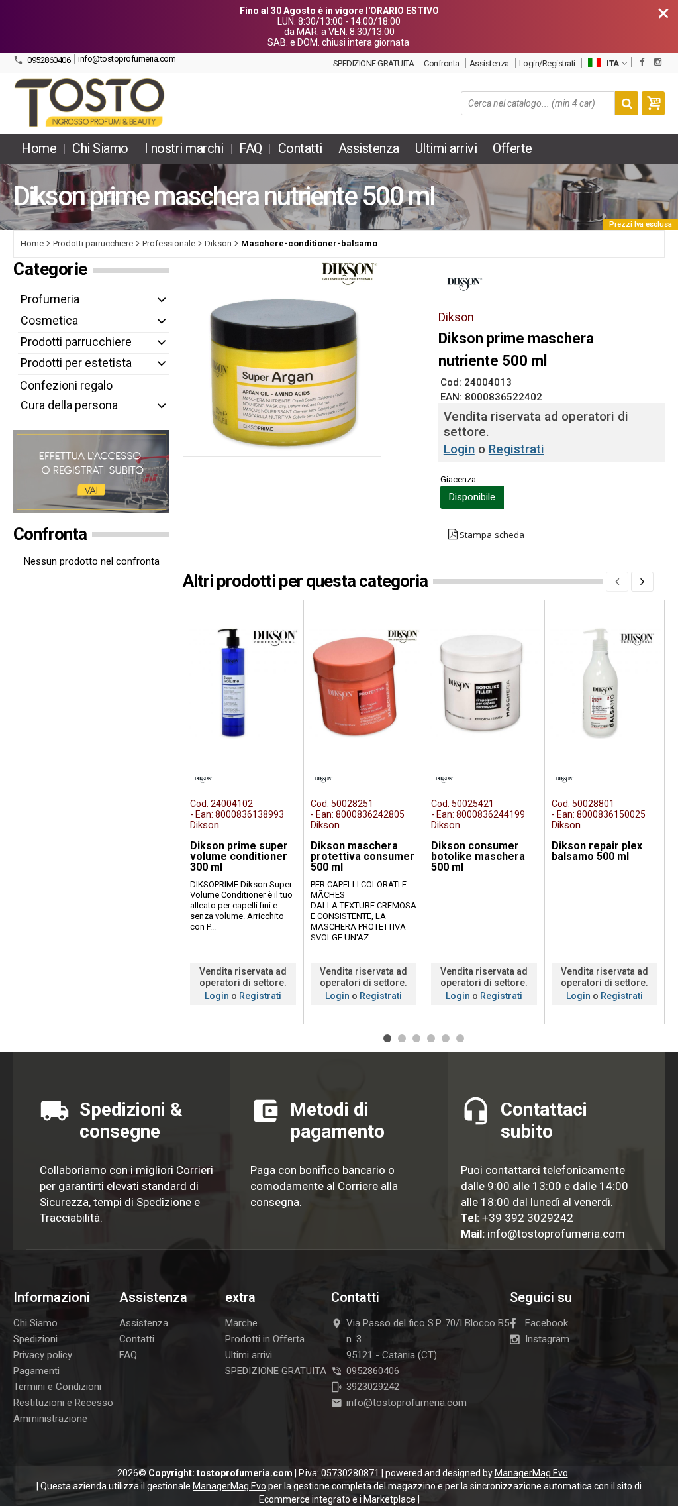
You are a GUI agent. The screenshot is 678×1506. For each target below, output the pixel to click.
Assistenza (489, 63)
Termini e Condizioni (57, 1387)
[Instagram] (658, 62)
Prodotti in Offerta (265, 1339)
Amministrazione (50, 1419)
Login (459, 449)
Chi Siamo (100, 148)
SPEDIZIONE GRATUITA (373, 63)
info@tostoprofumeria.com (126, 59)
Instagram (547, 1339)
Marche (241, 1323)
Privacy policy (42, 1355)
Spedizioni (35, 1339)
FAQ (250, 148)
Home (38, 148)
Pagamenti (36, 1371)
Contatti (300, 148)
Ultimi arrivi (446, 148)
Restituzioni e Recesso (63, 1403)
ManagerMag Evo (531, 1473)
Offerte (512, 148)
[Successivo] (642, 582)
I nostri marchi (184, 148)
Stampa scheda (492, 535)
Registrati (516, 449)
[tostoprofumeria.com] (90, 103)
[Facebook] (642, 62)
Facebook (546, 1323)
